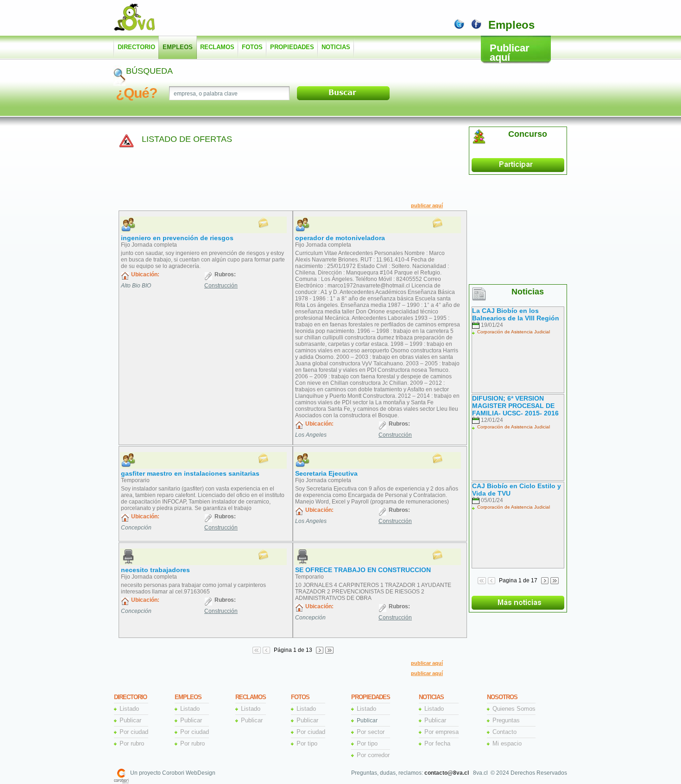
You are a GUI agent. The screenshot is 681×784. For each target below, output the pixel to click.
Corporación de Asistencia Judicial (513, 331)
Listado (129, 708)
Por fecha (437, 743)
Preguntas (506, 720)
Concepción (136, 527)
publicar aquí (427, 205)
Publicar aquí (510, 52)
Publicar (130, 720)
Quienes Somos (514, 708)
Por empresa (441, 731)
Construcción (221, 285)
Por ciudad (134, 731)
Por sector (371, 731)
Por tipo (306, 743)
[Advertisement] (310, 18)
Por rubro (132, 743)
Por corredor (373, 755)
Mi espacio (507, 743)
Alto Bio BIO (136, 285)
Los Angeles (311, 435)
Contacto (504, 731)
